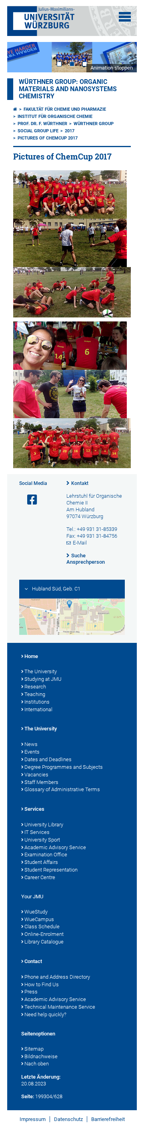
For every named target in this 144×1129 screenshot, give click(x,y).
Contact (33, 961)
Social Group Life (38, 131)
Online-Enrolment (44, 934)
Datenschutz (68, 1119)
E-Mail (80, 543)
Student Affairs (41, 862)
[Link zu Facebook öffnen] (28, 500)
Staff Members (41, 782)
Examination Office (45, 855)
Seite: (27, 1096)
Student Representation (51, 870)
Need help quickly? (45, 1014)
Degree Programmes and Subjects (63, 767)
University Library (43, 825)
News (31, 744)
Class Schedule (42, 927)
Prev (21, 57)
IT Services (37, 832)
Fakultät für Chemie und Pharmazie (65, 109)
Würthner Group (94, 123)
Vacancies (36, 775)
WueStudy (36, 912)
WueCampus (39, 919)
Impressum (33, 1119)
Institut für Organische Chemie (55, 116)
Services (34, 809)
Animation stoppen (111, 68)
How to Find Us (41, 984)
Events (32, 752)
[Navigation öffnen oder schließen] (125, 17)
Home (31, 656)
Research (35, 687)
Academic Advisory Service (55, 847)
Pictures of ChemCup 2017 (48, 138)
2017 (69, 131)
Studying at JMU (43, 679)
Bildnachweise (41, 1056)
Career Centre (39, 877)
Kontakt (79, 483)
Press (31, 992)
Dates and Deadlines (48, 759)
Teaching (34, 694)
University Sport (42, 840)
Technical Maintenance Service (59, 1007)
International (38, 709)
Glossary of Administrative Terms (62, 789)
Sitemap (34, 1049)
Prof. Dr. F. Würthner (42, 123)
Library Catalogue (44, 942)
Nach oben (36, 1064)
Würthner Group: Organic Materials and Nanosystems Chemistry (68, 89)
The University (40, 671)
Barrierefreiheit (108, 1119)
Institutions (37, 702)
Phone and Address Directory (57, 977)
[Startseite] (15, 109)
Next (123, 57)
